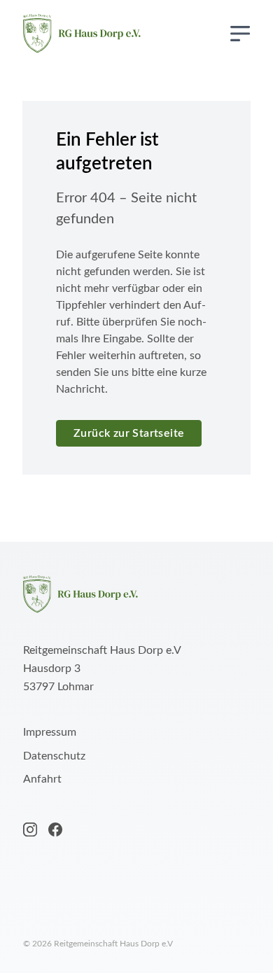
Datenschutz (54, 756)
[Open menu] (240, 33)
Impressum (49, 732)
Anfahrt (42, 779)
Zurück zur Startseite (129, 433)
